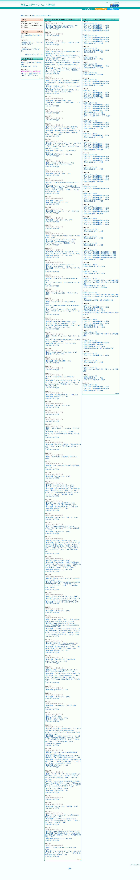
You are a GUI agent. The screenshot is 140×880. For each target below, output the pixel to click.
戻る (70, 868)
